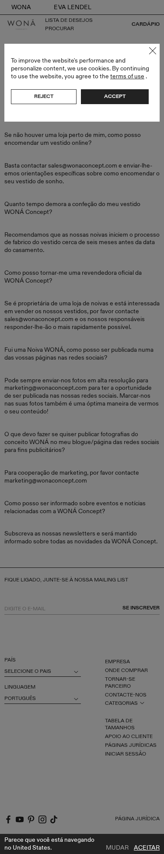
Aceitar (147, 848)
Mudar (117, 848)
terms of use (127, 76)
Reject (43, 96)
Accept (115, 96)
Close (153, 51)
